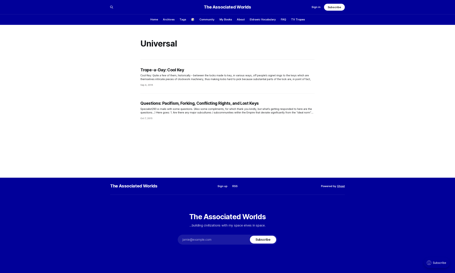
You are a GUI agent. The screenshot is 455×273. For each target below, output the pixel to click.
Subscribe (334, 7)
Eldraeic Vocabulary (263, 19)
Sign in (316, 7)
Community (207, 19)
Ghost (341, 186)
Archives (169, 19)
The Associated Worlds (227, 7)
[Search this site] (111, 7)
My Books (226, 19)
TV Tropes (298, 19)
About (241, 19)
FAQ (283, 19)
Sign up (222, 186)
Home (154, 19)
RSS (235, 186)
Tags (183, 19)
